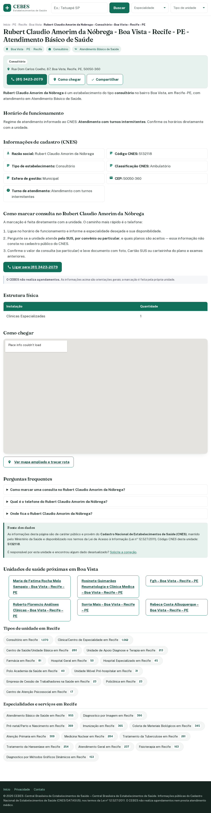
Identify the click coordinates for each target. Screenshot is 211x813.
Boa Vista (35, 24)
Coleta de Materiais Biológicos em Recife (166, 726)
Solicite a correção (123, 552)
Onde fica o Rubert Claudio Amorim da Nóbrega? (51, 514)
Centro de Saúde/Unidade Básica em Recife (41, 650)
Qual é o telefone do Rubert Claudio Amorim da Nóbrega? (58, 502)
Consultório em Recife (27, 640)
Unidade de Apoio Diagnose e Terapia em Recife (125, 650)
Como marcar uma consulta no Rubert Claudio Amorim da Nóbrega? (67, 490)
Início (6, 24)
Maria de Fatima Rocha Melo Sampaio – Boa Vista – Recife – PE (38, 586)
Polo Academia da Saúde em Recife (35, 671)
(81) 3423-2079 (29, 79)
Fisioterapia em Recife (159, 746)
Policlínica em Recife (124, 681)
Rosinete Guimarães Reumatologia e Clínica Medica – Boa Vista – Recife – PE (108, 586)
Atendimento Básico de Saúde (99, 49)
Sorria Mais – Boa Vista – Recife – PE (108, 607)
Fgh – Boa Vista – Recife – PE (174, 581)
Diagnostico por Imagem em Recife (112, 715)
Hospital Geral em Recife (72, 660)
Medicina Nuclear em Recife (88, 736)
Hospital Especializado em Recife (130, 660)
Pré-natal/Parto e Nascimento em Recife (39, 726)
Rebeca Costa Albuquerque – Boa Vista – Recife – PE (174, 607)
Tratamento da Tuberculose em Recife (154, 736)
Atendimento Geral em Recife (103, 746)
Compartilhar (107, 79)
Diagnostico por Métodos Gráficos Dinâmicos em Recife (50, 757)
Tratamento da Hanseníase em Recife (37, 746)
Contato (39, 789)
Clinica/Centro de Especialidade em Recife (93, 640)
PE (14, 24)
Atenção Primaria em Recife (30, 736)
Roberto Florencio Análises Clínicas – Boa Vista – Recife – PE (38, 610)
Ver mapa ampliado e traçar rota (41, 462)
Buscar (119, 8)
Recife (22, 24)
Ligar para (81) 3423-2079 (35, 267)
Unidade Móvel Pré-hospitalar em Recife (106, 671)
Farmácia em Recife (23, 660)
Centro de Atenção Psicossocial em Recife (39, 692)
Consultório (60, 49)
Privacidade (22, 789)
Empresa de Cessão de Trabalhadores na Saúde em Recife (51, 681)
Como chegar (69, 79)
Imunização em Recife (103, 726)
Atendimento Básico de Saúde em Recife (39, 715)
